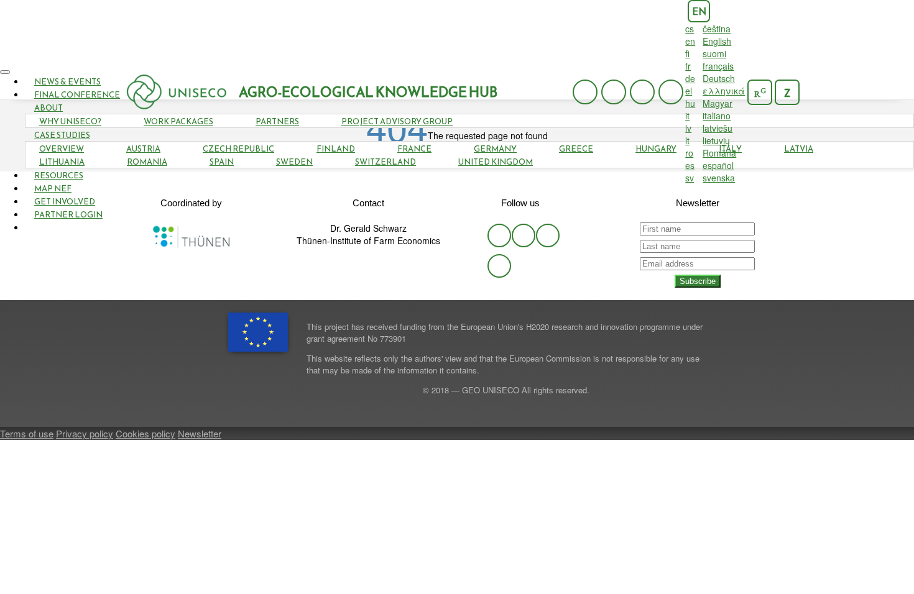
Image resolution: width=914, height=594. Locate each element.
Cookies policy (145, 433)
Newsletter (199, 433)
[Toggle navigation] (5, 72)
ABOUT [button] (48, 108)
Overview (61, 149)
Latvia (798, 149)
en (699, 11)
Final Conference (77, 95)
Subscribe (698, 281)
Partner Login (68, 215)
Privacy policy (84, 433)
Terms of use (26, 433)
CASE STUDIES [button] (62, 135)
